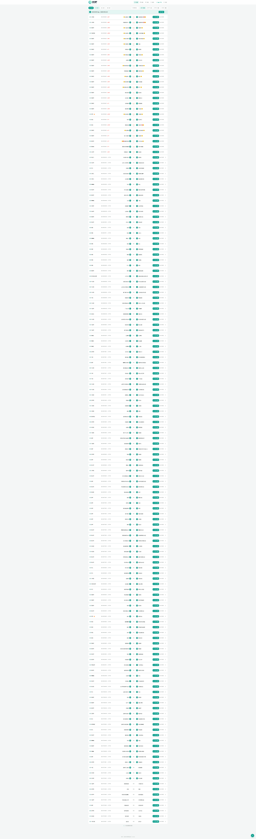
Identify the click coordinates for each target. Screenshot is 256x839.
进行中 (149, 7)
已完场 (164, 7)
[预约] (165, 157)
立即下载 (161, 12)
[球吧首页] (92, 2)
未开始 (156, 7)
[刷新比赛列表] (252, 835)
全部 (143, 7)
